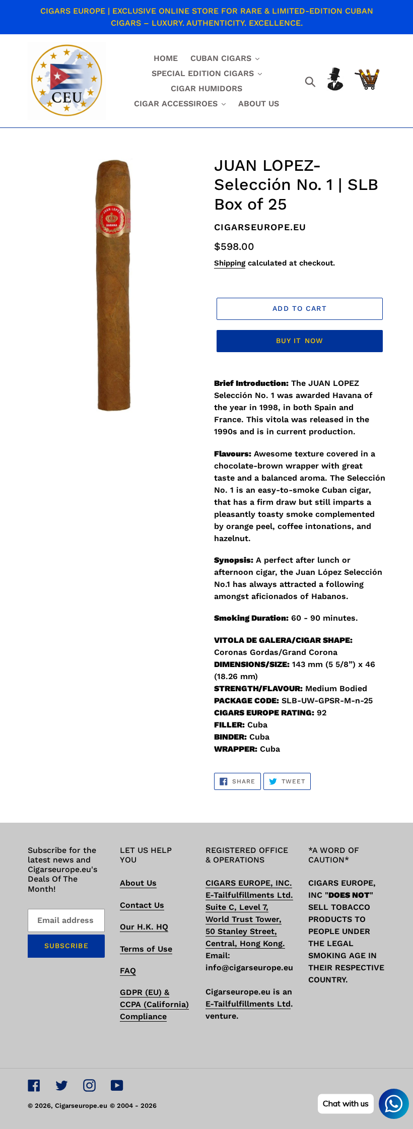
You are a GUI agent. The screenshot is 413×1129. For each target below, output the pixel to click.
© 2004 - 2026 (133, 1105)
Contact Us (142, 905)
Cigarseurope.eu (81, 1105)
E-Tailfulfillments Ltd (248, 1004)
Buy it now (299, 341)
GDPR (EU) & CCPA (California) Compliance (154, 1004)
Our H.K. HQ (144, 927)
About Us (138, 883)
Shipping (229, 263)
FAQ (128, 970)
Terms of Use (146, 949)
